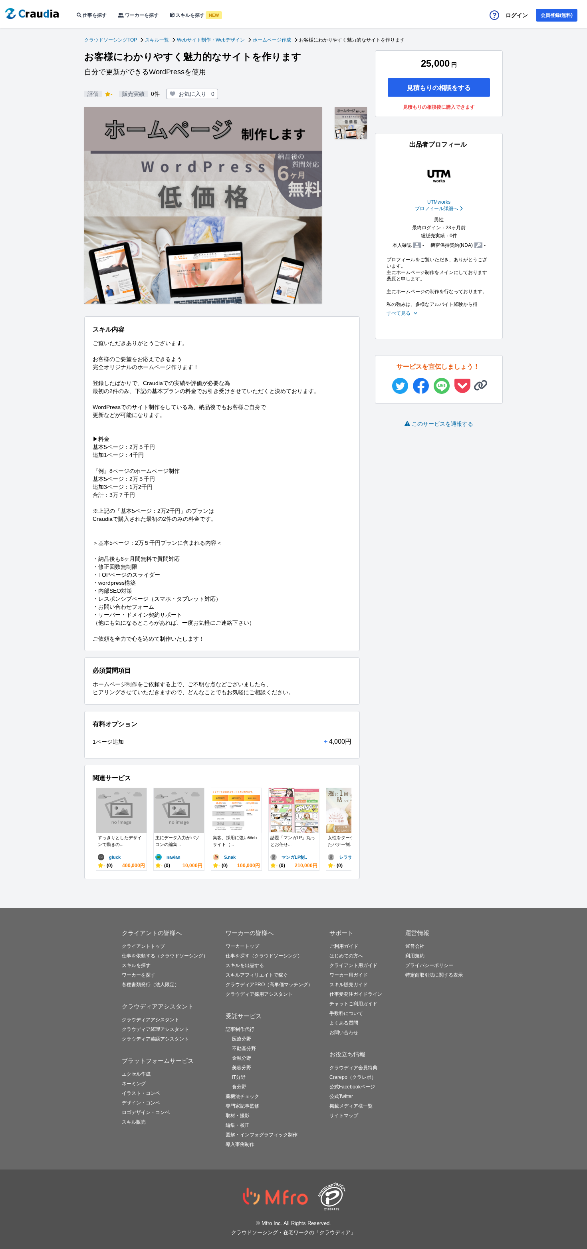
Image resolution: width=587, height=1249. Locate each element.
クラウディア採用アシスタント (259, 994)
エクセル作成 (136, 1074)
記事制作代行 (240, 1029)
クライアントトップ (143, 946)
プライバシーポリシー (429, 965)
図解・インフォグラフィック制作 (261, 1135)
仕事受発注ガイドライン (355, 994)
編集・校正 (238, 1125)
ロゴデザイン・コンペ (146, 1112)
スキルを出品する (245, 965)
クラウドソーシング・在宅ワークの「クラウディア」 (293, 1232)
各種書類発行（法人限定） (150, 984)
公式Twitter (341, 1096)
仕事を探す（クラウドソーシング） (264, 956)
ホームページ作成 (272, 40)
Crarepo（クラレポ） (352, 1077)
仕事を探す (94, 15)
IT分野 (239, 1077)
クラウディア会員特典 (353, 1067)
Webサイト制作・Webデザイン (211, 40)
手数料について (346, 1013)
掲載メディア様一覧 (351, 1106)
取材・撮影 (238, 1115)
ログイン (517, 15)
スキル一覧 (157, 40)
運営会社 (414, 946)
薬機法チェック (242, 1096)
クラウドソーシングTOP (110, 40)
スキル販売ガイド (348, 984)
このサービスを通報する (442, 424)
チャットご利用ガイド (353, 1004)
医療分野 (241, 1039)
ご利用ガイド (343, 946)
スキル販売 (134, 1122)
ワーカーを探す (141, 15)
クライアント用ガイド (353, 965)
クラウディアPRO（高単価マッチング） (269, 984)
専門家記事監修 (242, 1106)
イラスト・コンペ (141, 1093)
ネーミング (134, 1083)
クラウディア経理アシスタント (155, 1029)
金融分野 (241, 1058)
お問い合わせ (343, 1032)
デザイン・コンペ (141, 1103)
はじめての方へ (346, 956)
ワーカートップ (242, 946)
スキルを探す (197, 15)
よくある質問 (343, 1023)
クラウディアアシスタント (150, 1020)
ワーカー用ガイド (348, 975)
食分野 (239, 1087)
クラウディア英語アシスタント (155, 1039)
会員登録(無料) (557, 15)
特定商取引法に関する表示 (434, 975)
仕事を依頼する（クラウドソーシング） (165, 956)
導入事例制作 (240, 1144)
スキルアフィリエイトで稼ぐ (257, 975)
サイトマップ (343, 1115)
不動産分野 (244, 1048)
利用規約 (414, 956)
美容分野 (241, 1067)
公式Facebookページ (352, 1087)
